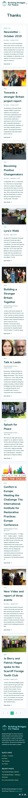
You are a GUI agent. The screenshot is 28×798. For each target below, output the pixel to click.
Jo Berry (7, 40)
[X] (22, 795)
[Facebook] (20, 795)
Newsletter (7, 28)
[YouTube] (25, 795)
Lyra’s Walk (11, 231)
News (5, 89)
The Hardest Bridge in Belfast (10, 772)
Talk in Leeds (12, 362)
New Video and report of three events (14, 596)
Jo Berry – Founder (7, 756)
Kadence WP (18, 791)
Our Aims (4, 758)
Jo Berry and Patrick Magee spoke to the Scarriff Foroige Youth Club (14, 667)
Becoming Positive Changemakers (13, 170)
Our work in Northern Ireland (10, 780)
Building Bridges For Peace (11, 306)
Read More (8, 64)
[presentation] (14, 78)
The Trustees (5, 761)
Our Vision (5, 764)
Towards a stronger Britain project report (14, 97)
